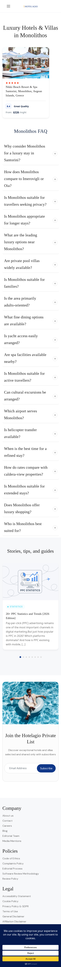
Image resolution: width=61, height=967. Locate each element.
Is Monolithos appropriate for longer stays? (24, 219)
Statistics (16, 606)
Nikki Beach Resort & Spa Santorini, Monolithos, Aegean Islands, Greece (24, 91)
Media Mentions (11, 841)
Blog (4, 831)
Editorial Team (10, 836)
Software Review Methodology (20, 873)
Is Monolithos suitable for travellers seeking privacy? (25, 201)
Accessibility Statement (16, 896)
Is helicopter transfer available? (20, 433)
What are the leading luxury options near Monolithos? (20, 242)
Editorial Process (12, 868)
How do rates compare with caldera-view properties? (25, 470)
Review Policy (10, 878)
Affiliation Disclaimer (14, 921)
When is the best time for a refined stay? (25, 452)
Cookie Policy (10, 901)
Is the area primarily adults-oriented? (20, 301)
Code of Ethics (11, 858)
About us (8, 815)
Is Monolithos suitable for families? (24, 283)
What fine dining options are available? (23, 320)
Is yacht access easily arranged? (21, 339)
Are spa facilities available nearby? (25, 358)
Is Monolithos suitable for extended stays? (24, 489)
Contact (7, 820)
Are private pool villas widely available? (22, 264)
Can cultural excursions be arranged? (25, 395)
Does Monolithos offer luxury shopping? (22, 508)
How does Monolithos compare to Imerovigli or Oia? (24, 179)
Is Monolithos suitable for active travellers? (24, 376)
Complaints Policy (13, 863)
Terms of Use (10, 911)
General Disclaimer (13, 916)
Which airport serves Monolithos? (20, 414)
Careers (7, 825)
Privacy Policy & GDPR (15, 906)
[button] (20, 657)
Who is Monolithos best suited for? (23, 527)
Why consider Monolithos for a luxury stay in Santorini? (24, 153)
